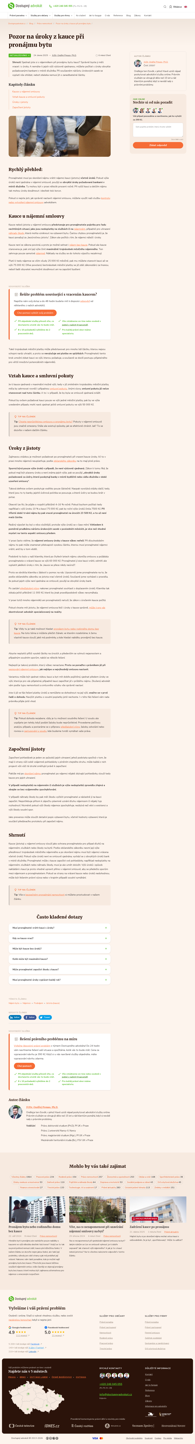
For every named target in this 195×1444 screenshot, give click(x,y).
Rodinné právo (67, 1176)
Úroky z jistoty (20, 102)
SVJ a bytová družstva (169, 1182)
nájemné (40, 253)
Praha (12, 1377)
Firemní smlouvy (152, 1332)
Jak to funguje (95, 15)
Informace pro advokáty (156, 1406)
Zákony (137, 15)
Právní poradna (17, 15)
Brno (23, 1377)
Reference (118, 15)
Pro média (167, 1438)
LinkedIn (32, 1351)
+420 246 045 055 (62, 6)
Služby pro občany (39, 15)
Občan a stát (147, 1176)
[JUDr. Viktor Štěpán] (160, 110)
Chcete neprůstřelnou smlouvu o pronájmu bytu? (46, 421)
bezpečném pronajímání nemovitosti (45, 894)
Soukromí (149, 1438)
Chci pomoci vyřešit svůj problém (35, 312)
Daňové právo (55, 1182)
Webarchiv (178, 1438)
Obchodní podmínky (134, 1438)
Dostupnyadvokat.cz (16, 23)
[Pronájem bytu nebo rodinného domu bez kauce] (37, 1209)
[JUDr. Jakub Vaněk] (148, 110)
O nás (107, 15)
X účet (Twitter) (36, 1347)
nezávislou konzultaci (20, 1319)
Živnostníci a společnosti (120, 1176)
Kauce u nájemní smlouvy (26, 91)
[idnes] (52, 1425)
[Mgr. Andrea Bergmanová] (142, 110)
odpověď (85, 301)
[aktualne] (113, 1425)
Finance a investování (31, 1187)
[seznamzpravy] (143, 1425)
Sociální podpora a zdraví (140, 1182)
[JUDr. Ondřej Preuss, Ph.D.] (136, 110)
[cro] (82, 1425)
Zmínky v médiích (164, 1187)
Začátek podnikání (153, 1337)
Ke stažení (81, 15)
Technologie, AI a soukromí (83, 1187)
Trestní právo (55, 1187)
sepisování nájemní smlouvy (23, 669)
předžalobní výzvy (29, 588)
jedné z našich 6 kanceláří (75, 324)
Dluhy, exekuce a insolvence (27, 1182)
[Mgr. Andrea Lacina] (154, 110)
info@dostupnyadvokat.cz (115, 1394)
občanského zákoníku (65, 461)
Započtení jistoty (21, 107)
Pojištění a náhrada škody (82, 1182)
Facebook (35, 1344)
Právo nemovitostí (44, 23)
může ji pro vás (97, 607)
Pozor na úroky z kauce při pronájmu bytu (73, 23)
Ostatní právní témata (137, 1187)
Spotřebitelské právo (171, 1176)
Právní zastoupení (107, 1327)
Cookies (158, 1438)
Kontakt (147, 15)
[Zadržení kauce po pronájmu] (158, 1209)
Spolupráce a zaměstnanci (157, 1343)
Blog (128, 15)
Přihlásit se (177, 6)
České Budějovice (62, 1377)
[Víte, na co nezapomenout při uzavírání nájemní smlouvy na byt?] (97, 1209)
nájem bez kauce (78, 244)
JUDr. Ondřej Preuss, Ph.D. (64, 55)
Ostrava (81, 1377)
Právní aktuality (110, 1187)
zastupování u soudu (35, 731)
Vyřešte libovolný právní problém (32, 1045)
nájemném (79, 229)
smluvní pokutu (58, 388)
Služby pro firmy (62, 15)
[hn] (173, 1425)
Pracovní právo (45, 1176)
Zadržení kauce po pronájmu (149, 1227)
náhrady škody (16, 233)
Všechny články (22, 1176)
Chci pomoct (24, 1066)
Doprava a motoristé (111, 1182)
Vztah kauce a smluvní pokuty (28, 96)
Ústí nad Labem (39, 1377)
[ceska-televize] (21, 1426)
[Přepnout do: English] (185, 6)
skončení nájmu (32, 773)
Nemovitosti (105, 1332)
